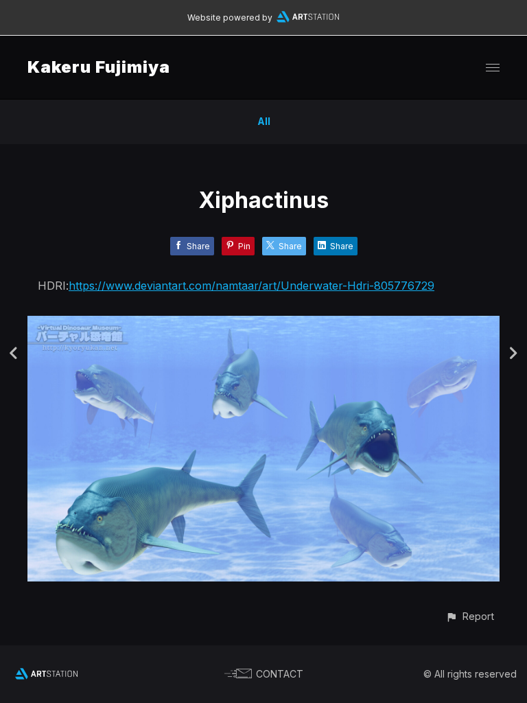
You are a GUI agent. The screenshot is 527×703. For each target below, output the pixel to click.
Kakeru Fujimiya (98, 67)
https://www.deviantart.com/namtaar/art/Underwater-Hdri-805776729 (251, 285)
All (263, 121)
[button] (470, 616)
